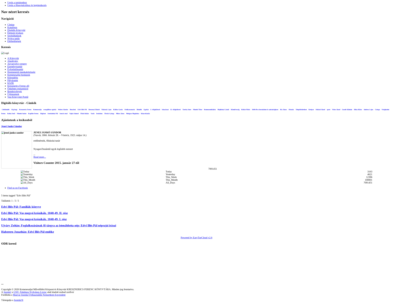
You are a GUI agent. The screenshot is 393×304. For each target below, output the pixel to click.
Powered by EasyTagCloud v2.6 (196, 237)
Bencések (73, 109)
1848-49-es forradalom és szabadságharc (265, 109)
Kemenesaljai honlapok (18, 75)
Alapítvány (12, 61)
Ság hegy (14, 109)
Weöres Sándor (63, 109)
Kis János (283, 109)
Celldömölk (6, 109)
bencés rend (64, 113)
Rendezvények (14, 91)
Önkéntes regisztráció (17, 88)
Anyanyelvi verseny (17, 63)
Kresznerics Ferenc (25, 109)
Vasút (92, 113)
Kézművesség (235, 109)
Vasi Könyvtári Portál (17, 97)
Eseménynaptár (14, 66)
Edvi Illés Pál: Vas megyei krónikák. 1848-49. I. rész (34, 219)
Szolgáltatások (14, 35)
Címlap (10, 24)
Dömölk (139, 109)
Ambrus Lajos (368, 109)
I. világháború (155, 109)
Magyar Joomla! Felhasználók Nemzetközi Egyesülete (39, 295)
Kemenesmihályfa (210, 109)
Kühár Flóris (245, 109)
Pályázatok (12, 80)
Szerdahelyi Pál (53, 113)
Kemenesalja (37, 109)
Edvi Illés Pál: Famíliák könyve (21, 206)
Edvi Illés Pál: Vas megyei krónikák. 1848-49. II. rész (34, 213)
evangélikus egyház (49, 109)
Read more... (39, 157)
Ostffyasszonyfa (130, 109)
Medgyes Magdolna (132, 113)
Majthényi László (223, 109)
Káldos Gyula (118, 109)
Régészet (43, 113)
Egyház (146, 109)
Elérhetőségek (14, 41)
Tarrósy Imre (187, 109)
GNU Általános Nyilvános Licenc (30, 292)
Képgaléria (12, 77)
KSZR (10, 83)
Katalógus (12, 27)
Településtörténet (301, 109)
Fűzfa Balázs (84, 113)
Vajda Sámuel (74, 113)
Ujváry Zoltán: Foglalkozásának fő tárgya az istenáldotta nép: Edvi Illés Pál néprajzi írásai (58, 225)
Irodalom (99, 113)
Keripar (311, 109)
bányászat (165, 109)
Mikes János (120, 113)
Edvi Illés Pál (82, 109)
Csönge (377, 109)
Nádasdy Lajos (106, 109)
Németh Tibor (197, 109)
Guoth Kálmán (347, 109)
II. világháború (175, 109)
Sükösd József (320, 109)
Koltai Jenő (11, 113)
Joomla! (7, 292)
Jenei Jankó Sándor (11, 126)
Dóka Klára (358, 109)
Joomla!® (18, 300)
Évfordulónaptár (15, 69)
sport (328, 109)
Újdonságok (13, 94)
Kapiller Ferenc (33, 113)
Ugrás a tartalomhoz (17, 2)
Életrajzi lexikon (15, 33)
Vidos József (336, 109)
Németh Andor (21, 113)
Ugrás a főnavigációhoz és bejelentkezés (27, 5)
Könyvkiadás (145, 113)
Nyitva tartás (13, 38)
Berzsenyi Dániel (94, 109)
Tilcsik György (109, 113)
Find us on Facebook (17, 188)
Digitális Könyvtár (16, 30)
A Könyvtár (13, 58)
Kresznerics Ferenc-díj (18, 86)
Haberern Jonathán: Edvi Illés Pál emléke (27, 231)
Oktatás (291, 109)
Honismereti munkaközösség (21, 72)
